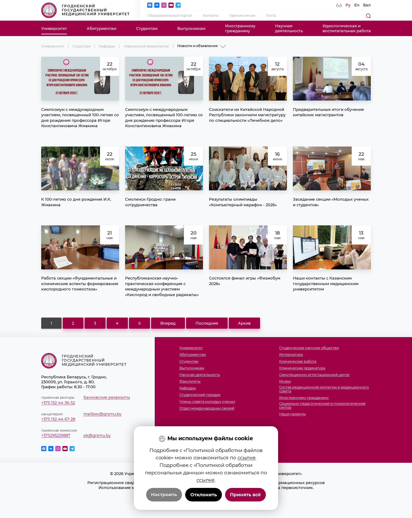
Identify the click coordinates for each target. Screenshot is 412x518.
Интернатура (291, 355)
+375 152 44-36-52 (58, 402)
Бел (367, 5)
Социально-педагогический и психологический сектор (322, 405)
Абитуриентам (101, 28)
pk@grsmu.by (97, 435)
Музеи (285, 382)
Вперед (168, 323)
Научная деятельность (199, 375)
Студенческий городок (199, 395)
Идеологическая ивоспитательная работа (347, 28)
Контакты (211, 16)
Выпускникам (191, 28)
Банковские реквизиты (106, 397)
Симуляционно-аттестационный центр (314, 375)
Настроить (164, 494)
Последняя (206, 323)
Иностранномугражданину (240, 28)
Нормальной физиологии (146, 46)
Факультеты (190, 382)
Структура (81, 46)
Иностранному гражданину (304, 398)
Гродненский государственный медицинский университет (96, 10)
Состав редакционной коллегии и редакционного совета (324, 389)
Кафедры (107, 46)
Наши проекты (292, 414)
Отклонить (203, 494)
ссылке (247, 458)
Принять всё (245, 494)
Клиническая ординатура (302, 368)
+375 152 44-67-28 (58, 419)
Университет (54, 28)
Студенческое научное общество (309, 348)
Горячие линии (242, 16)
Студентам (147, 28)
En (356, 5)
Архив (244, 323)
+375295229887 (55, 435)
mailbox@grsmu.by (102, 413)
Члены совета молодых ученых (207, 402)
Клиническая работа (297, 362)
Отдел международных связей (206, 408)
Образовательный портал (169, 16)
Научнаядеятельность (289, 28)
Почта (271, 16)
